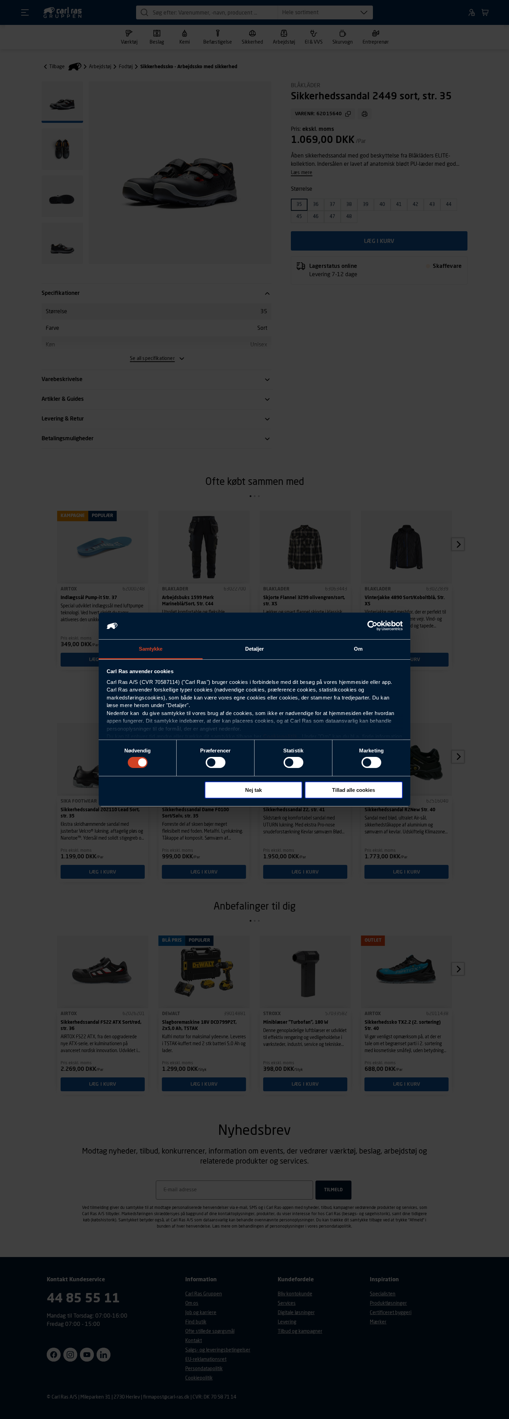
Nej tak (253, 790)
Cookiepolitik (280, 736)
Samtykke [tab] (151, 649)
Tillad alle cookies (353, 790)
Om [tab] (358, 649)
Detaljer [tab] (254, 649)
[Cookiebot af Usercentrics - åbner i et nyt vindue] (372, 626)
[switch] (215, 762)
